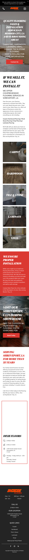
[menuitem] (14, 526)
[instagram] (14, 546)
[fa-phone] (3, 9)
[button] (24, 8)
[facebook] (11, 546)
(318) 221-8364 (11, 444)
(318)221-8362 (11, 440)
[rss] (18, 546)
